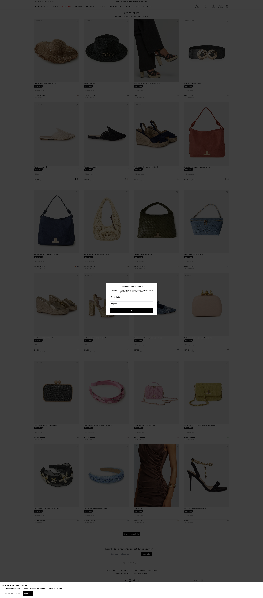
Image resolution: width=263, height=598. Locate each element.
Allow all (27, 594)
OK (132, 310)
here (60, 589)
